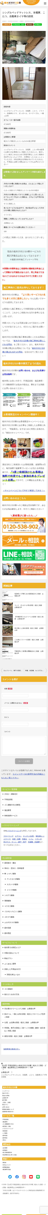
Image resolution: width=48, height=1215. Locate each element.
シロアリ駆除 (9, 895)
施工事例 (4, 1100)
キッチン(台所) (28, 836)
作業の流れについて (11, 953)
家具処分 (30, 24)
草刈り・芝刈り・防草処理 (14, 868)
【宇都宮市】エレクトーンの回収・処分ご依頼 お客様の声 (29, 618)
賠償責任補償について (8, 1109)
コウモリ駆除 (9, 906)
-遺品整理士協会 (6, 1169)
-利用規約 (4, 1150)
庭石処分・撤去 (10, 863)
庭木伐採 (7, 928)
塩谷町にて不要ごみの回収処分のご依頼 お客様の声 (29, 595)
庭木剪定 (7, 933)
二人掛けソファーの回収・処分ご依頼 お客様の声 (29, 641)
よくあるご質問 (10, 964)
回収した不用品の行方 (12, 969)
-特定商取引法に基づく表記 (9, 1154)
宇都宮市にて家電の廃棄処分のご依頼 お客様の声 (29, 652)
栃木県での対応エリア (12, 947)
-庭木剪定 (4, 1137)
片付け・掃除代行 (10, 794)
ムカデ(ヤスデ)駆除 (11, 922)
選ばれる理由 (5, 1095)
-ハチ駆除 (4, 1133)
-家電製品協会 (6, 1167)
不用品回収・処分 (18, 24)
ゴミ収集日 (8, 989)
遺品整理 (7, 810)
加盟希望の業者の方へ (11, 1049)
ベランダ (38, 839)
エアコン (18, 836)
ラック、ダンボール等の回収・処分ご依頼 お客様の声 (29, 606)
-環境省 (4, 1162)
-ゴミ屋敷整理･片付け (8, 1124)
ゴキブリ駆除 (9, 917)
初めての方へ (5, 1093)
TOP (23, 1066)
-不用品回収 (5, 1119)
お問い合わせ (5, 1107)
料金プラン (8, 958)
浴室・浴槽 (16, 839)
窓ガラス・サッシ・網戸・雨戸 (14, 842)
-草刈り (4, 1140)
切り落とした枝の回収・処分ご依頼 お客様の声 (29, 629)
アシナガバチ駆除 (13, 879)
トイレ (31, 839)
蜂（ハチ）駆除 (10, 874)
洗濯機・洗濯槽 (33, 842)
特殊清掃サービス (10, 816)
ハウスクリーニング (14, 831)
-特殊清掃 (4, 1131)
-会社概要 (4, 1148)
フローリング (8, 836)
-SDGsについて (6, 1165)
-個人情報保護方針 (7, 1152)
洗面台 (24, 839)
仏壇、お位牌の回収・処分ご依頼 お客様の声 (21, 1022)
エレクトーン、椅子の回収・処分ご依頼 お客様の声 (13, 670)
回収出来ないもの (13, 974)
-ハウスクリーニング (7, 1128)
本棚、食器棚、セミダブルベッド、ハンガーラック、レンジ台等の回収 (36, 670)
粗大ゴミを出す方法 (11, 994)
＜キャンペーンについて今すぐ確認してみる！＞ (24, 490)
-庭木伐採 (4, 1135)
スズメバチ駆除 (12, 884)
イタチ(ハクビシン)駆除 (13, 911)
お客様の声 (6, 24)
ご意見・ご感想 (6, 1102)
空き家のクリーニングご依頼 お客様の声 (19, 1009)
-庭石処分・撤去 (6, 1126)
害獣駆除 (7, 901)
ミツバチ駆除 (12, 890)
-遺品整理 (4, 1121)
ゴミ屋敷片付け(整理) (12, 805)
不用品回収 (8, 799)
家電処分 (38, 24)
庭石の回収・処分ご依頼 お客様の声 (18, 1036)
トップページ (5, 1091)
